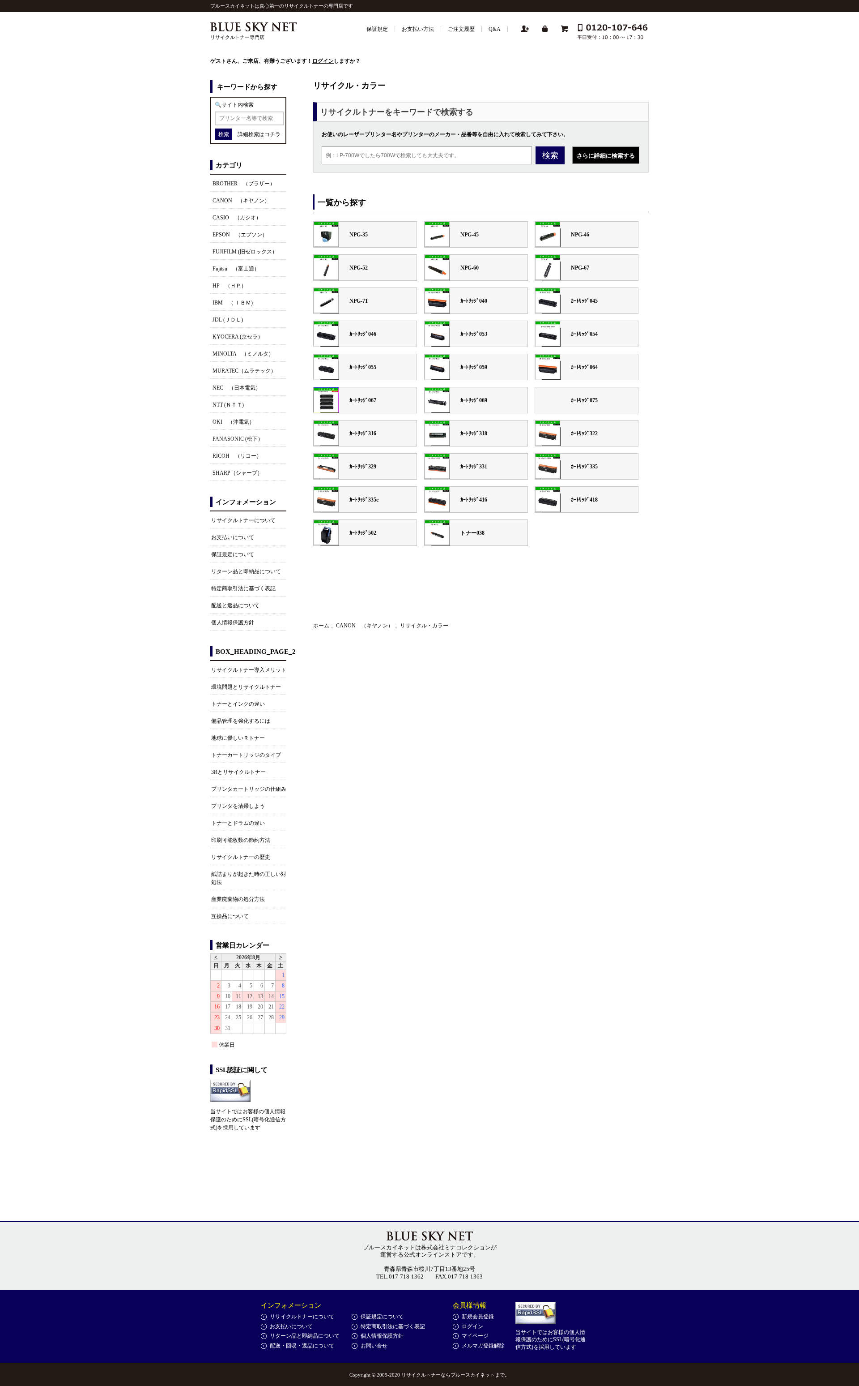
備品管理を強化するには (240, 721)
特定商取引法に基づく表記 (243, 588)
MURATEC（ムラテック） (244, 371)
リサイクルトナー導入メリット (248, 670)
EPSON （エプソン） (240, 235)
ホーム (321, 625)
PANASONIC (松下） (238, 439)
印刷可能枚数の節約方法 (240, 840)
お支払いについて (232, 537)
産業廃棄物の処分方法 (238, 899)
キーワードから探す (247, 86)
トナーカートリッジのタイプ (246, 755)
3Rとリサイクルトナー (238, 772)
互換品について (230, 916)
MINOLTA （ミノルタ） (243, 354)
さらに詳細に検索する (606, 155)
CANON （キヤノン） (364, 625)
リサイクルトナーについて (243, 520)
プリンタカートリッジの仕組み (248, 789)
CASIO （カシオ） (237, 218)
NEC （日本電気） (237, 388)
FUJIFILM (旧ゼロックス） (245, 252)
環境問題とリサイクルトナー (246, 687)
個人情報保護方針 (232, 622)
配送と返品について (235, 605)
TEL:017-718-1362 (400, 1276)
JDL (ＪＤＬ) (228, 320)
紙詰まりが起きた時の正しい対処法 (248, 878)
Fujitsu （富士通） (236, 269)
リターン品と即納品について (246, 571)
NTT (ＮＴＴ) (228, 405)
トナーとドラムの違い (238, 823)
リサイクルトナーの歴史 (240, 857)
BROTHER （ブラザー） (244, 183)
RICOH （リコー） (237, 456)
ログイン (323, 61)
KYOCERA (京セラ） (238, 337)
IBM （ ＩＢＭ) (233, 303)
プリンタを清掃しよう (238, 806)
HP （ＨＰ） (230, 286)
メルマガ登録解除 (483, 1346)
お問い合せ (374, 1346)
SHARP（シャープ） (238, 473)
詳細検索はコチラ (259, 134)
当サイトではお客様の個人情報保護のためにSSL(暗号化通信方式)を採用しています (248, 1119)
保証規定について (232, 554)
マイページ (475, 1336)
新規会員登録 (478, 1316)
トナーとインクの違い (238, 704)
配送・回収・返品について (302, 1346)
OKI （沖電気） (234, 422)
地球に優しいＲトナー (238, 738)
